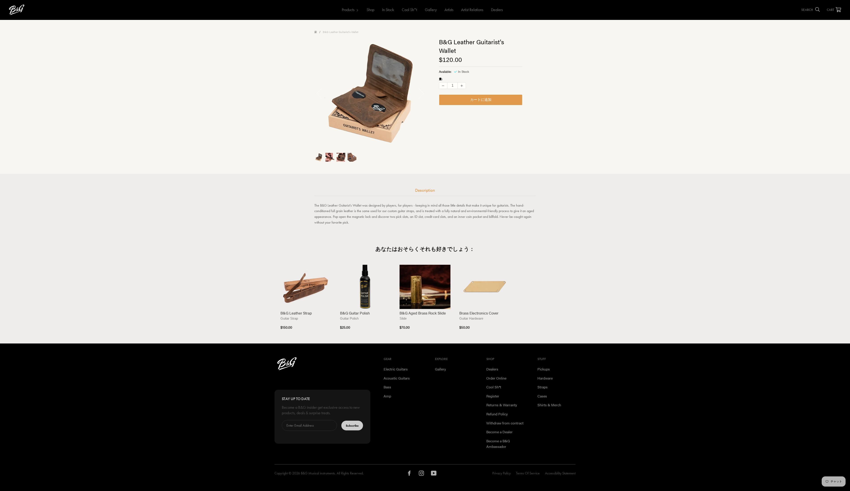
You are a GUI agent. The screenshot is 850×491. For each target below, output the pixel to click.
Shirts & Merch (549, 404)
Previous (321, 93)
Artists (448, 9)
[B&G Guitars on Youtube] (434, 474)
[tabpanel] (370, 93)
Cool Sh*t (409, 9)
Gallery (431, 9)
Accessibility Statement (560, 473)
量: (440, 79)
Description (425, 190)
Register (492, 396)
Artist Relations (472, 9)
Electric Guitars (396, 369)
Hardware (545, 378)
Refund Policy (497, 413)
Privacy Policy (501, 473)
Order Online (496, 378)
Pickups (543, 369)
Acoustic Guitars (397, 378)
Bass (387, 386)
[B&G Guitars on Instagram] (421, 474)
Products (348, 9)
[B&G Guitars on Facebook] (409, 474)
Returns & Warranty (501, 404)
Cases (542, 396)
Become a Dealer (499, 431)
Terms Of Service (528, 473)
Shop (370, 9)
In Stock (388, 9)
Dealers (497, 9)
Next (418, 93)
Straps (542, 386)
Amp (387, 396)
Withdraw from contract (505, 423)
